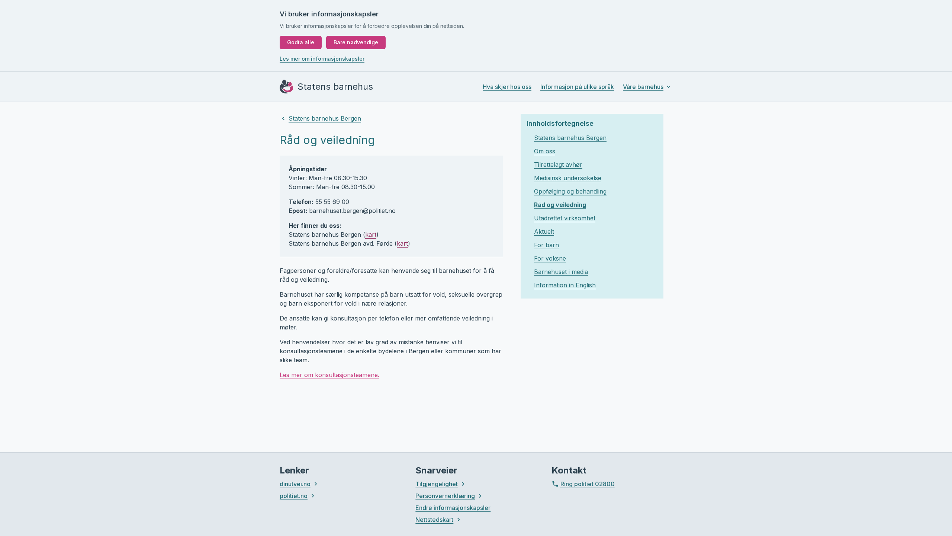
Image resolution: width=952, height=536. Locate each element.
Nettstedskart (434, 519)
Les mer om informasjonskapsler (322, 58)
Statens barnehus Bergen (325, 118)
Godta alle (300, 42)
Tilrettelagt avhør (558, 164)
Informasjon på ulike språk (577, 86)
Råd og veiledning (560, 204)
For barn (546, 245)
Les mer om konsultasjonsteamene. (329, 375)
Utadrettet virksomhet (564, 218)
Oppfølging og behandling (570, 191)
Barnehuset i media (561, 271)
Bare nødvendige (356, 42)
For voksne (550, 258)
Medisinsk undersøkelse (567, 178)
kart (370, 234)
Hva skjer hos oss (507, 86)
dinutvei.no (295, 484)
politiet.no (294, 496)
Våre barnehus (643, 86)
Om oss (544, 151)
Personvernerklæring (445, 496)
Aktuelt (544, 231)
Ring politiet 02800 (587, 484)
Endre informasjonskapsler (453, 507)
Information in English (565, 285)
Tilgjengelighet (436, 484)
